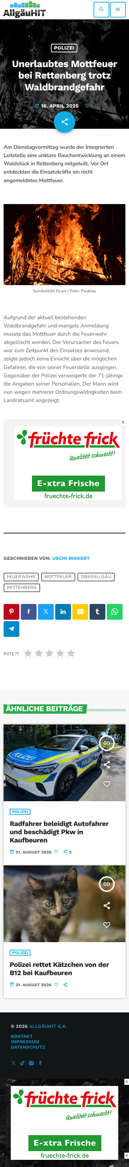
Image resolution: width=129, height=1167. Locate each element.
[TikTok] (22, 1063)
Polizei (64, 48)
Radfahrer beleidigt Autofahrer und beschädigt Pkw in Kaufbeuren (59, 831)
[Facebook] (40, 1063)
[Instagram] (31, 1063)
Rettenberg (22, 588)
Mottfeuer (58, 577)
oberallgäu (96, 577)
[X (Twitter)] (13, 1063)
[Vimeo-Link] (24, 9)
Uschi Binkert (71, 558)
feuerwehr (21, 577)
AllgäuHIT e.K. (48, 1026)
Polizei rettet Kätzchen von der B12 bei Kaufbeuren (59, 968)
